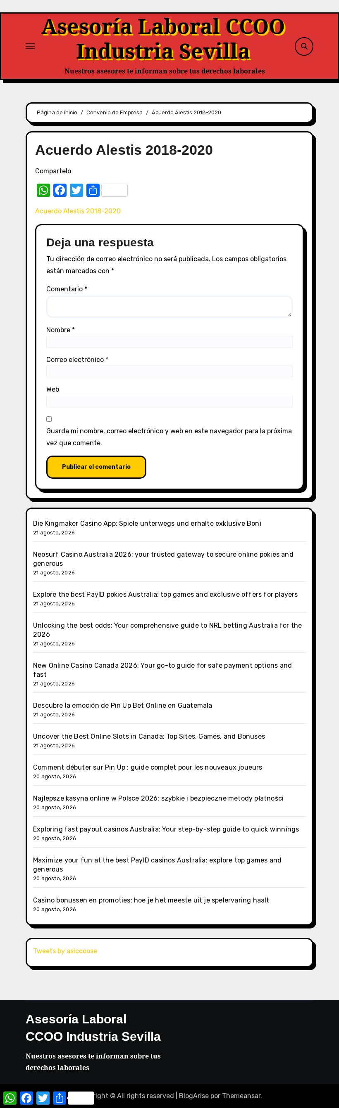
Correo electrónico (77, 360)
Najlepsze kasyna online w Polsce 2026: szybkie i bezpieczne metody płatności (158, 798)
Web (52, 389)
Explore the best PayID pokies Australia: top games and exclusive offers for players (165, 594)
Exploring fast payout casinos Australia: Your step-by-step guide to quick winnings (166, 829)
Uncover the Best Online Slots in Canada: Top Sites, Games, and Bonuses (149, 736)
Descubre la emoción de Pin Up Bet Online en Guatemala (122, 705)
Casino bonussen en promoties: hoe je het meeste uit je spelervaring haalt (151, 900)
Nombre (60, 330)
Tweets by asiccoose (65, 951)
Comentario (66, 289)
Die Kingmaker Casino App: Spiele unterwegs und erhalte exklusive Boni (147, 523)
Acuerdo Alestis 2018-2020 (78, 211)
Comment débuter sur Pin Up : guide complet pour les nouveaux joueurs (148, 767)
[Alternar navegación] (30, 46)
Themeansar (241, 1096)
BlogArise (194, 1096)
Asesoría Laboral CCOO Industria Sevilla (163, 38)
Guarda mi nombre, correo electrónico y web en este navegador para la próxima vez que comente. (169, 437)
